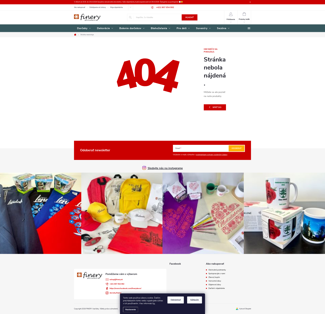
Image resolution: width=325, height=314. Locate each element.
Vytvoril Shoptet (245, 309)
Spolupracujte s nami (216, 274)
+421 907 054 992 (117, 284)
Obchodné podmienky (217, 270)
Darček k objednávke (216, 288)
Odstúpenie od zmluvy (97, 7)
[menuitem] (84, 28)
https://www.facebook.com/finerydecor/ (125, 288)
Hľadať (189, 17)
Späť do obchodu (215, 108)
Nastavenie (130, 309)
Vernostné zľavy (214, 281)
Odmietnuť (176, 300)
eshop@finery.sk (116, 279)
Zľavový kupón (214, 277)
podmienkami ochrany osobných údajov (211, 154)
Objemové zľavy (214, 285)
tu (154, 303)
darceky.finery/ (115, 293)
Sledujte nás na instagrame (165, 168)
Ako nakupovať (79, 7)
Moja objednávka (116, 7)
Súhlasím (194, 300)
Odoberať (237, 148)
